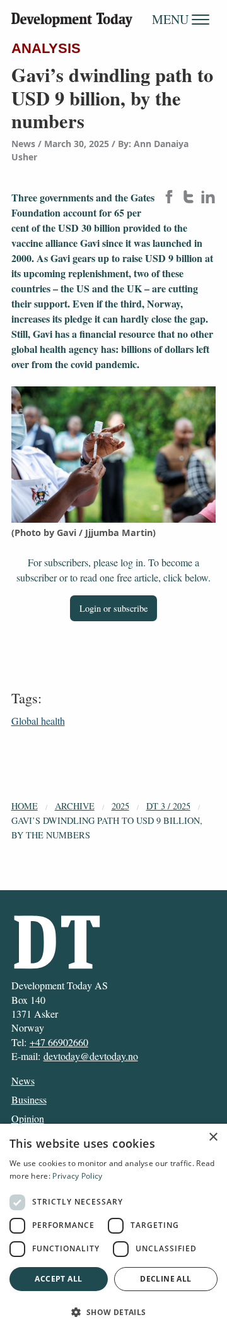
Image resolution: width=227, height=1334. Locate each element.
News (23, 1080)
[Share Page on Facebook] (169, 198)
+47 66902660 (59, 1042)
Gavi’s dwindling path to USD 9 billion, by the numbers (106, 827)
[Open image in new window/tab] (113, 454)
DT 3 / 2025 (168, 806)
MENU (172, 19)
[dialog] (113, 1229)
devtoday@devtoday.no (91, 1056)
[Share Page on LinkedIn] (208, 198)
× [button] (213, 1137)
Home (24, 806)
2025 (120, 806)
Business (29, 1099)
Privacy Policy (77, 1175)
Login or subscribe (113, 608)
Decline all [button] (165, 1278)
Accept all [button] (58, 1278)
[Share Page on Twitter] (188, 198)
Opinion (27, 1118)
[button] (113, 1311)
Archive (75, 806)
